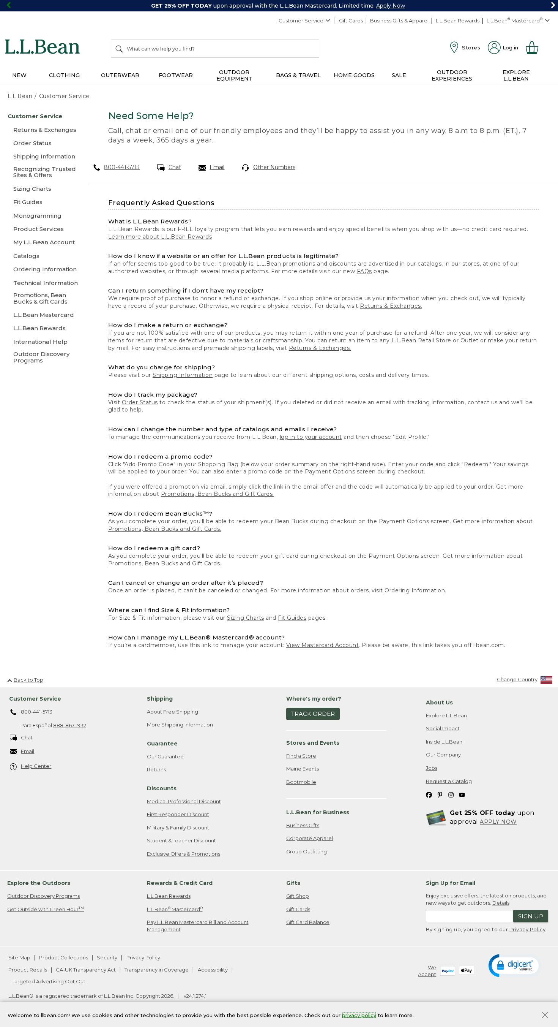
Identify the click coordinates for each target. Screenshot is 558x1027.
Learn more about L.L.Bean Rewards (160, 236)
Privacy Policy (527, 929)
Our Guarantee (165, 756)
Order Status (140, 402)
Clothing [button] (64, 75)
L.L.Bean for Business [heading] (317, 812)
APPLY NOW (498, 821)
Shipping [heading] (160, 698)
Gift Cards (351, 20)
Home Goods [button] (354, 75)
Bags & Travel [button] (298, 75)
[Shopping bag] (535, 47)
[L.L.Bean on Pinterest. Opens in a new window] (440, 794)
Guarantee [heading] (162, 743)
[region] (279, 5)
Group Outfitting (306, 851)
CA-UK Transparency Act (86, 970)
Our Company (443, 755)
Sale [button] (399, 75)
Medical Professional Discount (184, 801)
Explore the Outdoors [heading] (38, 883)
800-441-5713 (122, 167)
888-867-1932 (69, 725)
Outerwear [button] (120, 75)
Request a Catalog (449, 781)
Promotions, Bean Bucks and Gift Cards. (217, 494)
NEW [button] (19, 75)
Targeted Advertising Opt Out (48, 981)
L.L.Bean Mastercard (175, 909)
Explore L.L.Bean (446, 715)
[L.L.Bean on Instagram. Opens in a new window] (451, 794)
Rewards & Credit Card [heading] (180, 883)
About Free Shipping (172, 712)
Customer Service (301, 20)
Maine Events (302, 769)
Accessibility (213, 970)
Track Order (313, 713)
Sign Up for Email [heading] (450, 883)
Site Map (19, 957)
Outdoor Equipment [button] (234, 75)
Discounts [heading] (162, 788)
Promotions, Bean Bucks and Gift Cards (164, 563)
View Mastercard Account (322, 645)
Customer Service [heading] (35, 698)
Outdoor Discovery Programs (43, 896)
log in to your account (311, 437)
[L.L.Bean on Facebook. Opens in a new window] (429, 794)
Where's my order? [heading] (313, 698)
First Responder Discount (178, 814)
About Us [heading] (439, 702)
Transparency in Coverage (157, 970)
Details (500, 903)
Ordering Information (415, 590)
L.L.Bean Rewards (457, 20)
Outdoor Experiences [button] (452, 75)
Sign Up (530, 916)
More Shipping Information (180, 725)
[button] (515, 965)
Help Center (36, 766)
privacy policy (359, 1015)
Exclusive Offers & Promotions (183, 854)
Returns (156, 769)
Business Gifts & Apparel (399, 20)
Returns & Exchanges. (391, 305)
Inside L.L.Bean (444, 742)
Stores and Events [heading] (312, 742)
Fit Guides (292, 617)
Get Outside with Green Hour (45, 909)
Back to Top (28, 680)
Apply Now (390, 5)
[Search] (119, 48)
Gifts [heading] (293, 883)
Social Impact (443, 728)
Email (217, 167)
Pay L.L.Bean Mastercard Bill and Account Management (198, 925)
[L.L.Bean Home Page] (44, 48)
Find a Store (301, 756)
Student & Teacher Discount (181, 840)
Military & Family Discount (178, 827)
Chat (175, 167)
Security (107, 957)
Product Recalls (27, 970)
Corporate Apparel (309, 838)
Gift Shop (297, 896)
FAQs (364, 271)
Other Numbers (274, 167)
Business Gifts (302, 825)
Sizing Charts (245, 617)
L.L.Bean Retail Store (421, 340)
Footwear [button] (176, 75)
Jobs (431, 768)
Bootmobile (301, 782)
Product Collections (63, 957)
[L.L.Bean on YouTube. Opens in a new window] (462, 794)
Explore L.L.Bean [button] (516, 75)
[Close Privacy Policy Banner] (545, 1015)
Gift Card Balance (307, 922)
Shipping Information (183, 375)
